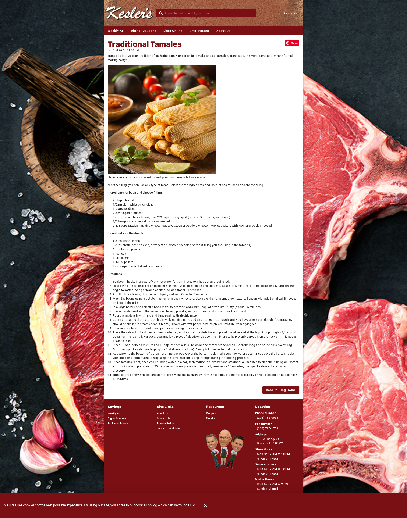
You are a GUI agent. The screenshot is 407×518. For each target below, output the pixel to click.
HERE (192, 505)
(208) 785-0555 (267, 417)
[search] (209, 13)
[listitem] (114, 413)
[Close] (205, 505)
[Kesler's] (131, 13)
